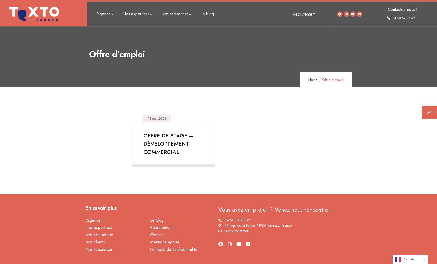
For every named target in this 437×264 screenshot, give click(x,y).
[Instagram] (346, 14)
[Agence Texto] (34, 14)
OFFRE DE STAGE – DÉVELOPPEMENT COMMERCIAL (168, 144)
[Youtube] (353, 14)
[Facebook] (340, 14)
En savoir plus (171, 160)
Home (313, 80)
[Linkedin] (359, 14)
